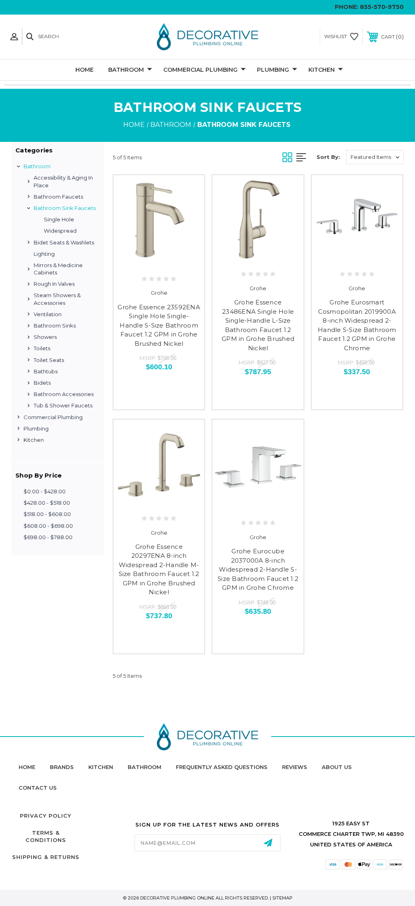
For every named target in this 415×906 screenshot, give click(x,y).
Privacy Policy (45, 815)
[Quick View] (142, 261)
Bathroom (126, 69)
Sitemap (282, 898)
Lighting (44, 254)
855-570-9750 (382, 7)
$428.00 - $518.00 (47, 502)
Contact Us (38, 787)
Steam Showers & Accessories (57, 299)
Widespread (60, 230)
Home (84, 69)
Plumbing (273, 69)
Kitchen (321, 69)
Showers (45, 337)
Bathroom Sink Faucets (65, 208)
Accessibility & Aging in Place (63, 181)
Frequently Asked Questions (221, 767)
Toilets (42, 348)
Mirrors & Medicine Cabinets (58, 269)
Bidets (42, 382)
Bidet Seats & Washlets (64, 242)
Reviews (294, 767)
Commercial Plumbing (200, 69)
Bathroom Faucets (58, 196)
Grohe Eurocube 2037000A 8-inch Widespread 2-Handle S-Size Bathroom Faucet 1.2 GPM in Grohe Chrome (258, 569)
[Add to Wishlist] (159, 261)
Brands (62, 767)
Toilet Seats (49, 360)
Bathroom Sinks (55, 325)
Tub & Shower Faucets (63, 405)
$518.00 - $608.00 (47, 514)
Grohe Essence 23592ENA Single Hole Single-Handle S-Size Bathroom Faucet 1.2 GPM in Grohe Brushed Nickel (159, 325)
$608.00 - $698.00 (48, 526)
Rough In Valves (54, 284)
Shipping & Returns (45, 857)
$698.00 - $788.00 (48, 537)
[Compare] (176, 261)
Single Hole (59, 219)
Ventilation (48, 314)
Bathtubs (46, 371)
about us (337, 767)
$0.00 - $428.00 (45, 491)
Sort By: (328, 157)
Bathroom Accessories (64, 394)
